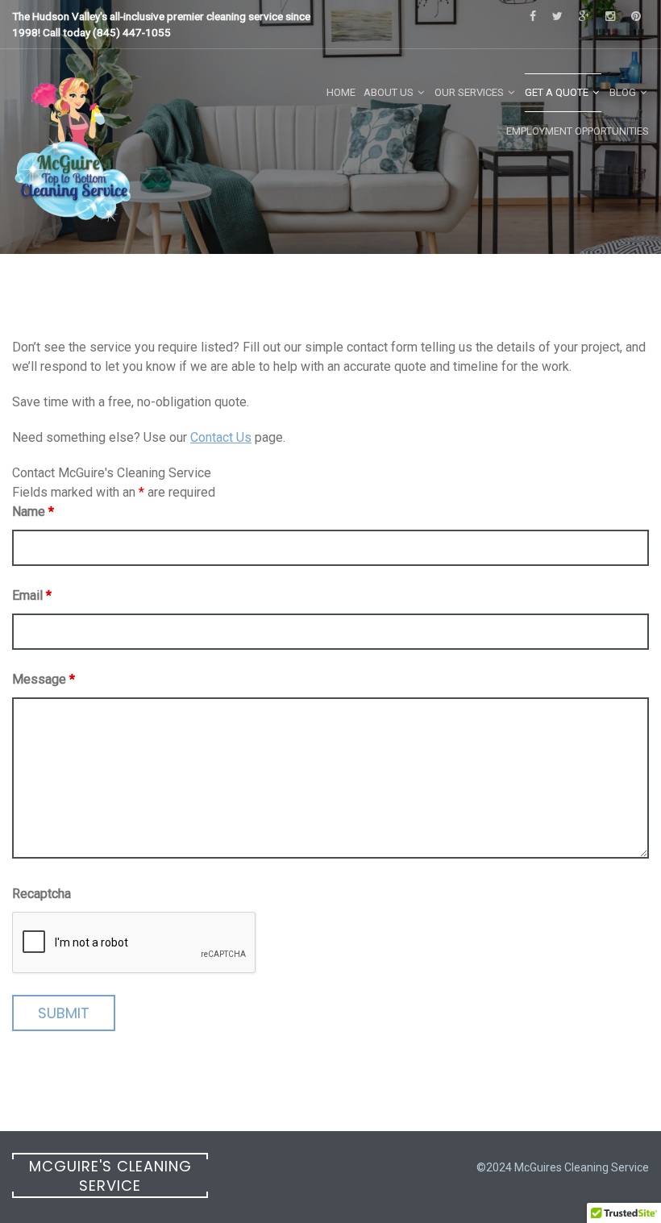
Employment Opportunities (577, 131)
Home (340, 92)
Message (43, 679)
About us (389, 92)
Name (33, 511)
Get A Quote (556, 92)
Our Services (469, 92)
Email (32, 595)
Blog (622, 92)
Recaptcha (41, 893)
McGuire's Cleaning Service (110, 1176)
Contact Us (221, 437)
